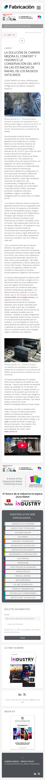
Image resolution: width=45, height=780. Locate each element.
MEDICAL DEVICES (23, 576)
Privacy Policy (27, 761)
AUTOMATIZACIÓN (23, 532)
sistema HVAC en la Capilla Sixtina (19, 297)
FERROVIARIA (23, 563)
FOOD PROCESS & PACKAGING (23, 567)
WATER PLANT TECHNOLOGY (23, 597)
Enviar (22, 638)
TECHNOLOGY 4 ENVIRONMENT (23, 593)
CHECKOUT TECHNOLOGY (23, 541)
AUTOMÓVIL (23, 537)
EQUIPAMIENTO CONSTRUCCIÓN (23, 554)
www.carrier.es (10, 431)
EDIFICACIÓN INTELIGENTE (23, 550)
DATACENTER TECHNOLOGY (23, 545)
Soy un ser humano (15, 624)
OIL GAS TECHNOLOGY (23, 584)
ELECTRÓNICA (23, 558)
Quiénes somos (11, 761)
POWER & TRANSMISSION (23, 589)
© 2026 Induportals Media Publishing (22, 764)
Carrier (8, 48)
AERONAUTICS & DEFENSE (23, 524)
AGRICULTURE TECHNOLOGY (23, 528)
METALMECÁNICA (23, 580)
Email (6, 614)
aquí (6, 421)
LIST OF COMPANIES (12, 766)
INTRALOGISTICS (23, 571)
